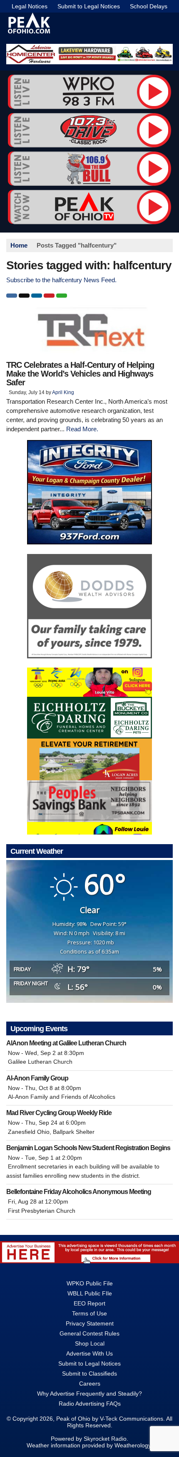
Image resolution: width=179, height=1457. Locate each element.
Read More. (82, 429)
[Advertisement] (89, 54)
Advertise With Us (89, 1353)
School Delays (148, 6)
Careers (89, 1383)
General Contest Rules (89, 1333)
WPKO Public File (90, 1283)
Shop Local (89, 1343)
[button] (11, 295)
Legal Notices (29, 6)
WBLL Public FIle (89, 1293)
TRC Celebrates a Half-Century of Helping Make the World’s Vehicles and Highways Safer (80, 373)
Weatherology (132, 1445)
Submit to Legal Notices (88, 6)
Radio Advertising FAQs (90, 1403)
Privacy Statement (90, 1323)
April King (63, 392)
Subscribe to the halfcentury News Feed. (61, 279)
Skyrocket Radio (105, 1438)
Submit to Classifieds (89, 1373)
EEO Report (89, 1303)
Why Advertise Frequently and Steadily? (89, 1393)
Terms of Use (89, 1313)
